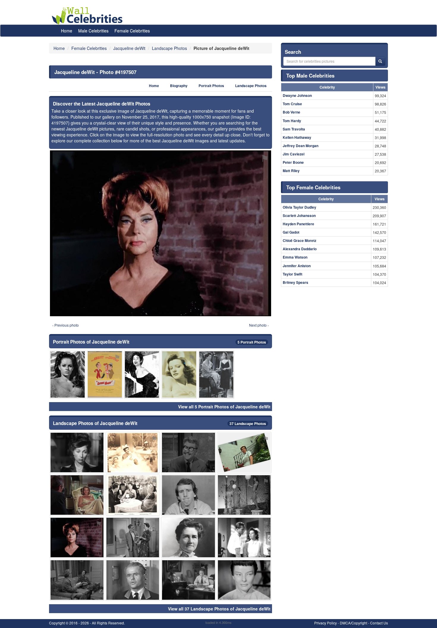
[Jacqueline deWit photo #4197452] (244, 452)
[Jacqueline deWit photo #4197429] (133, 452)
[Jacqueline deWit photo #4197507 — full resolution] (160, 233)
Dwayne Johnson (297, 95)
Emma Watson (295, 257)
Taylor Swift (292, 274)
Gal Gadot (291, 232)
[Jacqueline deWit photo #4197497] (244, 580)
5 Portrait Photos (252, 342)
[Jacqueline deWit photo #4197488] (188, 495)
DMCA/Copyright (353, 622)
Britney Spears (295, 282)
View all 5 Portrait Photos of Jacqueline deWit (224, 407)
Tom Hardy (292, 120)
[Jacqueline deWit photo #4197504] (77, 495)
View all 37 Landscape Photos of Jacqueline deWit (219, 609)
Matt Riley (291, 170)
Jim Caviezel (293, 154)
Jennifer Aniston (297, 265)
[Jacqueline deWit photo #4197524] (188, 452)
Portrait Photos (211, 85)
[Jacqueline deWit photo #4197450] (105, 374)
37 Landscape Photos (247, 423)
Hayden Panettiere (298, 223)
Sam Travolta (294, 129)
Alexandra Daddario (300, 248)
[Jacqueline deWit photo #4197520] (142, 374)
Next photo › (259, 325)
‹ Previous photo (65, 325)
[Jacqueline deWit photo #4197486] (188, 537)
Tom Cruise (292, 103)
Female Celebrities (132, 31)
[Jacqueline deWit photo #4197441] (133, 495)
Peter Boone (293, 162)
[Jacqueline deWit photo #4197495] (188, 580)
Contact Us (379, 622)
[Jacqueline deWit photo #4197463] (77, 580)
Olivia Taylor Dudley (299, 207)
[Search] (380, 61)
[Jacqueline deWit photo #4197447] (133, 537)
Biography (179, 85)
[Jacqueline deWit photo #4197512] (244, 495)
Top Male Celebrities (310, 75)
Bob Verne (291, 112)
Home (66, 31)
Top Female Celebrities (313, 187)
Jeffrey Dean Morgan (300, 145)
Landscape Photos (251, 85)
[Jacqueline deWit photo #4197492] (133, 580)
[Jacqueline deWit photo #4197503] (77, 452)
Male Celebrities (93, 31)
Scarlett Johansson (299, 215)
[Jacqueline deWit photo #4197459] (216, 374)
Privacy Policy (325, 622)
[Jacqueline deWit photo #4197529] (68, 374)
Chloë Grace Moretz (299, 240)
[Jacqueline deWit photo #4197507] (77, 537)
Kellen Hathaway (297, 137)
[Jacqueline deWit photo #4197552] (179, 374)
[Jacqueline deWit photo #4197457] (244, 537)
